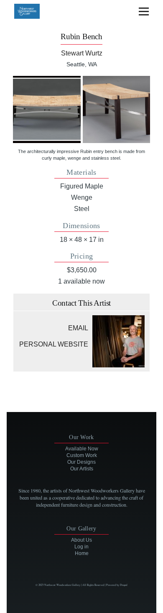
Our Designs (81, 462)
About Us (81, 540)
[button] (46, 109)
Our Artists (81, 468)
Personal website (53, 344)
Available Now (81, 448)
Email (78, 328)
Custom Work (81, 455)
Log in (81, 546)
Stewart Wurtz (81, 53)
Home (82, 553)
